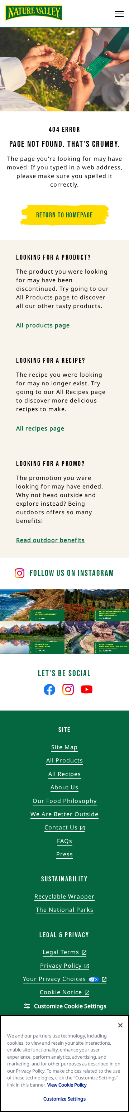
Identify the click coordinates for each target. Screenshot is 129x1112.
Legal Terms (64, 952)
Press (64, 854)
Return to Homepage (64, 215)
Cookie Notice (64, 992)
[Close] (120, 1025)
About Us (64, 787)
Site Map (64, 747)
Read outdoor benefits (50, 540)
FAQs (64, 841)
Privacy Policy (64, 966)
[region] (64, 1063)
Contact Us (64, 827)
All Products (64, 760)
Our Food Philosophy (65, 801)
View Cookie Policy (67, 1085)
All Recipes (64, 774)
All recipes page (40, 428)
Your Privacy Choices (64, 979)
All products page (43, 325)
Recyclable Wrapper (64, 896)
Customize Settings (64, 1099)
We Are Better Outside (64, 814)
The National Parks (65, 910)
